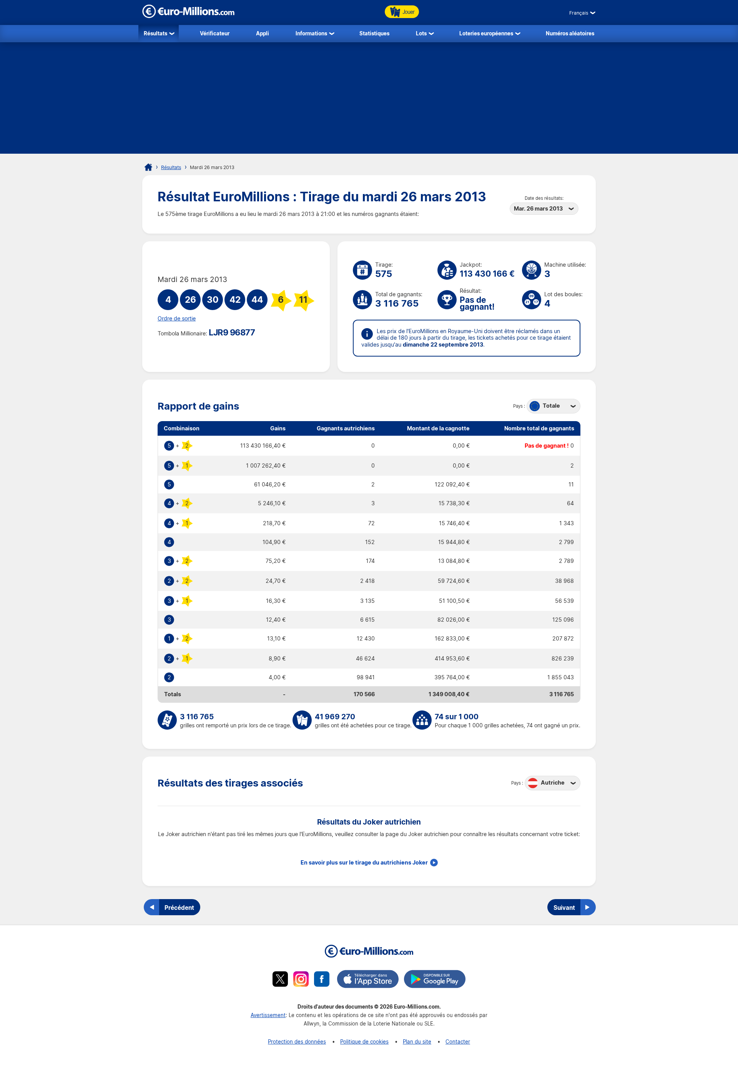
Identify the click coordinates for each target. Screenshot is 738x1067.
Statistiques (374, 33)
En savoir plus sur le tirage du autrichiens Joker (364, 862)
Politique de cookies (364, 1041)
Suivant (564, 907)
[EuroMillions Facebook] (321, 980)
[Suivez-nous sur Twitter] (280, 980)
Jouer (408, 11)
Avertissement (268, 1015)
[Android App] (434, 980)
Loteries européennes (486, 33)
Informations (311, 33)
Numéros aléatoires (570, 33)
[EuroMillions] (188, 16)
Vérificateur (214, 33)
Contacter (457, 1041)
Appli (262, 33)
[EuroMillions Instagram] (301, 980)
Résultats (155, 33)
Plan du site (417, 1041)
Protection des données (297, 1041)
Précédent (179, 907)
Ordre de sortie (177, 318)
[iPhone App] (368, 980)
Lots (421, 33)
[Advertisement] (369, 100)
